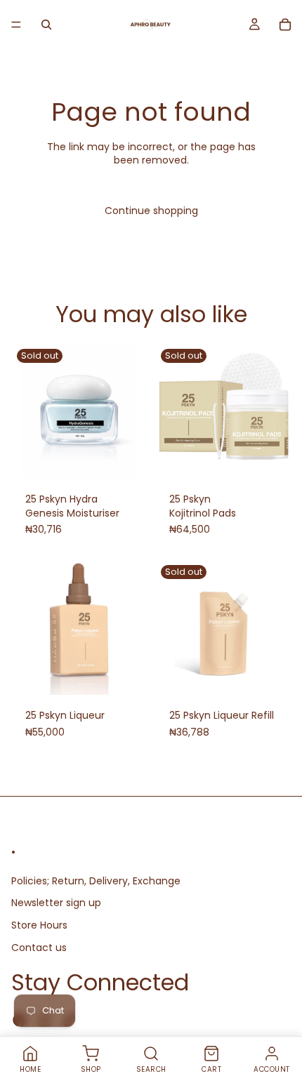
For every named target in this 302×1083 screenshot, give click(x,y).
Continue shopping (151, 211)
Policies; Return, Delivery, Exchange (95, 881)
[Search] (46, 24)
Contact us (39, 947)
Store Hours (39, 925)
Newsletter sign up (56, 903)
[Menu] (16, 24)
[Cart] (285, 24)
